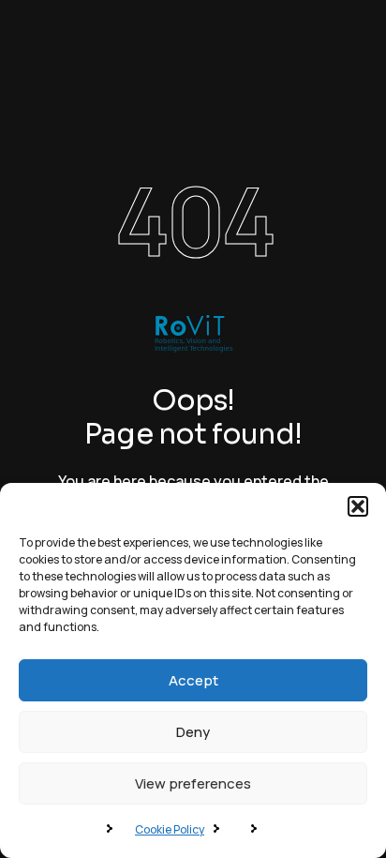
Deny (193, 732)
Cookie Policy (169, 829)
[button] (358, 506)
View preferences (193, 783)
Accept (193, 680)
